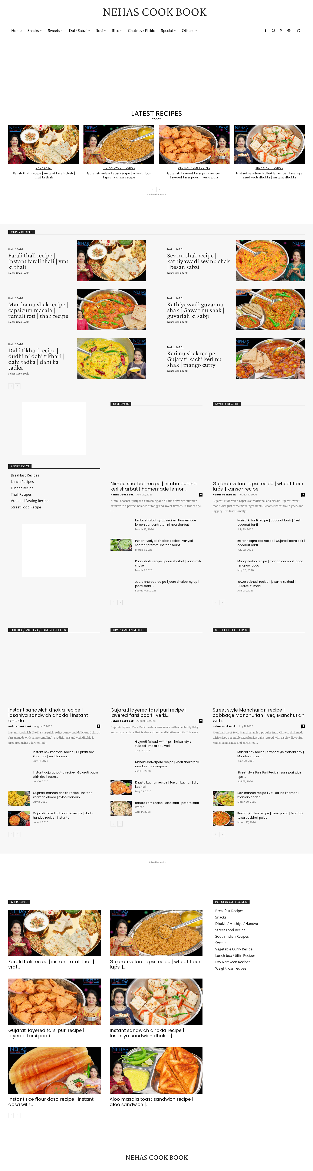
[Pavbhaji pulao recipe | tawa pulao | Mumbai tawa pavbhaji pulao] (223, 818)
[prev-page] (152, 189)
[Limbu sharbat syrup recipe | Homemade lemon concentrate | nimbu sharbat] (121, 524)
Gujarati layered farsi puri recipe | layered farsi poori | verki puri (194, 175)
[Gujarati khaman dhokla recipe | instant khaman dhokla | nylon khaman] (19, 798)
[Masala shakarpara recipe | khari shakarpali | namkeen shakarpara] (121, 767)
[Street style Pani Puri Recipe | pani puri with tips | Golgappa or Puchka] (223, 777)
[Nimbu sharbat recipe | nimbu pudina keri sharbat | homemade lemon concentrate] (156, 445)
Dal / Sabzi (44, 167)
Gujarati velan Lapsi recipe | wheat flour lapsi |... (155, 964)
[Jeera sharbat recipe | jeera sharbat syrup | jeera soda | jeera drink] (121, 585)
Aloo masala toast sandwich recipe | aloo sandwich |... (151, 1102)
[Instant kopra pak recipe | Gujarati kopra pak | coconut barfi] (223, 546)
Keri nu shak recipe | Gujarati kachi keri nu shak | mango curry (194, 359)
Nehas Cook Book (18, 272)
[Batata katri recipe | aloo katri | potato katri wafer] (121, 808)
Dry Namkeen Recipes (194, 167)
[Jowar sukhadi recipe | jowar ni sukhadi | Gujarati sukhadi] (223, 587)
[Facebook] (266, 30)
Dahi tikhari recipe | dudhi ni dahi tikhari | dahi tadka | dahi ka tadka (36, 359)
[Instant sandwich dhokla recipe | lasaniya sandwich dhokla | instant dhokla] (269, 144)
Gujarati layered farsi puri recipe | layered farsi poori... (46, 1033)
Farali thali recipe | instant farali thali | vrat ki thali (44, 175)
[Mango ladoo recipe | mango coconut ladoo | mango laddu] (223, 566)
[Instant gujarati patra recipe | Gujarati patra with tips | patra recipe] (19, 777)
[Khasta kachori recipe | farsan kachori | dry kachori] (121, 787)
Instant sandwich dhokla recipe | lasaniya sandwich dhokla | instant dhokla (269, 175)
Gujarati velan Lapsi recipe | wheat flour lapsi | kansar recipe (119, 175)
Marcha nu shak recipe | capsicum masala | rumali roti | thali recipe (38, 310)
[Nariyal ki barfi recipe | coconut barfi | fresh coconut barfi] (223, 525)
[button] (299, 31)
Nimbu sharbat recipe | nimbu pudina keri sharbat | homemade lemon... (154, 486)
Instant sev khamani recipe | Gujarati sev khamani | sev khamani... (63, 754)
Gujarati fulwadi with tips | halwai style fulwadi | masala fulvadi (163, 743)
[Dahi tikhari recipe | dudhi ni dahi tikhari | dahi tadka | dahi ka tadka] (111, 358)
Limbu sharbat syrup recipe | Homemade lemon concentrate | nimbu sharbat (165, 522)
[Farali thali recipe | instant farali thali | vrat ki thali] (43, 144)
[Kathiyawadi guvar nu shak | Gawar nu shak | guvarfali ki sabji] (270, 309)
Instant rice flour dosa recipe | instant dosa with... (51, 1102)
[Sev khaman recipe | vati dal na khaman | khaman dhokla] (223, 798)
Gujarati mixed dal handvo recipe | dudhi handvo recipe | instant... (63, 815)
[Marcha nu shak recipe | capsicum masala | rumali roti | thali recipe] (111, 309)
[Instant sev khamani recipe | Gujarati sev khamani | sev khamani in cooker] (19, 757)
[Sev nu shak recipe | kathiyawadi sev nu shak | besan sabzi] (270, 260)
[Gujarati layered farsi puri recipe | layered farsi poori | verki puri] (194, 144)
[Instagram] (273, 30)
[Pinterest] (281, 30)
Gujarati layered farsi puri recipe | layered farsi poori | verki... (149, 712)
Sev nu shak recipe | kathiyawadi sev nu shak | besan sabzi (198, 261)
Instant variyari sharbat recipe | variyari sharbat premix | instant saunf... (164, 543)
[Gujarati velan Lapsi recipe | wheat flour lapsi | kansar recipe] (118, 144)
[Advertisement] (156, 75)
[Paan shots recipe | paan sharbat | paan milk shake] (121, 565)
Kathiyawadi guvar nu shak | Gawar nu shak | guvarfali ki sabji (195, 310)
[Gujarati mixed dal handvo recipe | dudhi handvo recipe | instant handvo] (19, 818)
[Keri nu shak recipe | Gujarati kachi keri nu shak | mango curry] (270, 358)
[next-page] (159, 189)
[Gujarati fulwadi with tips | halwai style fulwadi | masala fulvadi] (121, 746)
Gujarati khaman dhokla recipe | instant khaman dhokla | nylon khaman (62, 795)
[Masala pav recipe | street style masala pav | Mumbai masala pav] (223, 757)
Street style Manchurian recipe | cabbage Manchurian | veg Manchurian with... (258, 715)
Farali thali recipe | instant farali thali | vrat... (51, 964)
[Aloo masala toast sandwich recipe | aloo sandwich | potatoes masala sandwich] (156, 1070)
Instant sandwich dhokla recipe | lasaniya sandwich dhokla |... (147, 1033)
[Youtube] (289, 30)
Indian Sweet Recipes (119, 167)
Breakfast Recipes (269, 167)
